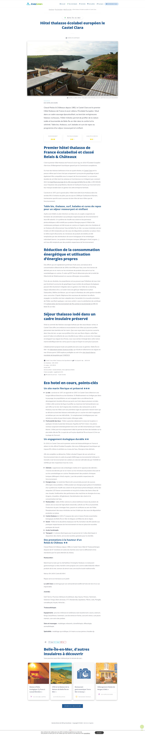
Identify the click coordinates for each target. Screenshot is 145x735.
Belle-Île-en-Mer (74, 18)
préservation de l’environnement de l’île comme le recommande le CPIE (71, 304)
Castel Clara (88, 171)
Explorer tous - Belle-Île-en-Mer (72, 706)
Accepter (99, 732)
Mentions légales (88, 723)
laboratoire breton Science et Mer (61, 349)
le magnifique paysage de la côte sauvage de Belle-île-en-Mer (69, 182)
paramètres (87, 733)
